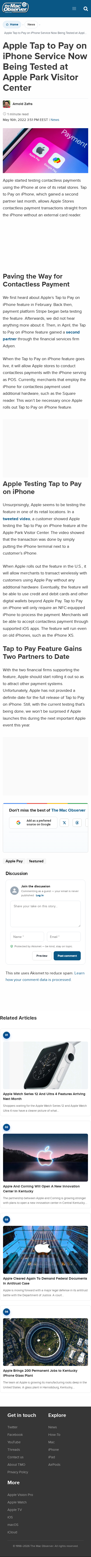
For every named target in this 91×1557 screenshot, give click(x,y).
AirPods (54, 1464)
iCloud (12, 1532)
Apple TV (14, 1509)
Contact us (15, 1456)
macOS (12, 1524)
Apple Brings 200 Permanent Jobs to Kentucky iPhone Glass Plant (40, 1373)
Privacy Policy (17, 1471)
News (31, 24)
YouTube (14, 1441)
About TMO (16, 1464)
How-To (54, 1434)
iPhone (53, 1449)
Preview (41, 956)
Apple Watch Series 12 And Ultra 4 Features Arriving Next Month (44, 1096)
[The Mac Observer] (15, 8)
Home (14, 24)
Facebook (15, 1434)
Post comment (67, 956)
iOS (10, 1517)
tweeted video (16, 518)
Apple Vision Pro (20, 1494)
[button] (74, 8)
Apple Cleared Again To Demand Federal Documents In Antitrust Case (45, 1281)
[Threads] (77, 823)
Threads (13, 1449)
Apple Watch (17, 1502)
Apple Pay (14, 861)
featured (36, 861)
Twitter (12, 1427)
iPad (51, 1456)
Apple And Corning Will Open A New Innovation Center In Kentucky (41, 1189)
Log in (40, 895)
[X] (64, 823)
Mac (51, 1441)
